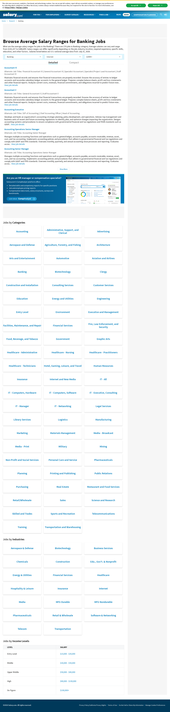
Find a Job (103, 14)
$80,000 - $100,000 (68, 681)
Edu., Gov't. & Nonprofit (103, 561)
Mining (103, 446)
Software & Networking (103, 615)
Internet (103, 588)
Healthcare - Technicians (22, 365)
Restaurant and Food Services (103, 486)
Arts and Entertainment (22, 258)
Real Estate (63, 486)
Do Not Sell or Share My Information (131, 705)
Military (63, 446)
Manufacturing (103, 419)
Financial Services (63, 325)
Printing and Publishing (63, 473)
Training (22, 527)
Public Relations (103, 473)
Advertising (103, 231)
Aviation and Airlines (103, 258)
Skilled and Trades (22, 513)
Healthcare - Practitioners (103, 352)
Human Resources (103, 365)
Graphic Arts (103, 339)
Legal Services (103, 406)
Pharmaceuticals (103, 459)
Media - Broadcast (103, 433)
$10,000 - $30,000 (67, 653)
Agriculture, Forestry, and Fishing (63, 244)
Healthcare (103, 575)
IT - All (103, 379)
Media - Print (22, 446)
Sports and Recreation (63, 513)
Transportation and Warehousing (63, 527)
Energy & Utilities (22, 575)
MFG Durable (63, 602)
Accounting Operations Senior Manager (21, 129)
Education (22, 298)
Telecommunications (103, 513)
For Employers (52, 14)
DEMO (126, 14)
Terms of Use (112, 705)
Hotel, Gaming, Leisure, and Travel (63, 365)
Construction (63, 561)
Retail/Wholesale (22, 500)
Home (4, 21)
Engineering (103, 298)
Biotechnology (63, 271)
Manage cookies (22, 7)
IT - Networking (62, 406)
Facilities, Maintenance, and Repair (22, 325)
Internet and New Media (63, 379)
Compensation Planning (145, 15)
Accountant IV (10, 67)
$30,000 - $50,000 (67, 663)
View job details (11, 85)
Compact (74, 62)
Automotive (62, 258)
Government (63, 339)
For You (36, 14)
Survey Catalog (72, 14)
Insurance (22, 379)
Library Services (22, 419)
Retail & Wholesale (63, 615)
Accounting (22, 231)
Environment (63, 312)
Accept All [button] (134, 5)
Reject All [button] (156, 5)
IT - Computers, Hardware (22, 392)
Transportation (63, 628)
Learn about (13, 199)
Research (12, 21)
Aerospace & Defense (22, 548)
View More (64, 169)
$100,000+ (64, 690)
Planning (22, 473)
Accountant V (10, 90)
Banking (22, 271)
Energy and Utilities (62, 298)
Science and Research (103, 500)
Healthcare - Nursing (63, 352)
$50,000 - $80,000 (67, 672)
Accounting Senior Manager (16, 148)
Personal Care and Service (63, 459)
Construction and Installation (22, 285)
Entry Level (22, 312)
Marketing (22, 433)
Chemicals (22, 561)
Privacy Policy (10, 7)
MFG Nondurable (103, 602)
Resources (89, 14)
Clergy (103, 271)
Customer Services (103, 285)
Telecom (22, 628)
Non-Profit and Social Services (22, 459)
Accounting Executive (14, 109)
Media (22, 602)
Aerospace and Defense (22, 244)
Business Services (103, 548)
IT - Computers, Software (62, 392)
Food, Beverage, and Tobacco (22, 339)
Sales (63, 500)
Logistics (63, 419)
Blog (118, 14)
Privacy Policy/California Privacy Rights (92, 705)
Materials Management (62, 433)
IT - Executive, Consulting (103, 392)
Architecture (103, 244)
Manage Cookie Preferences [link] (155, 705)
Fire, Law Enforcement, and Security (103, 325)
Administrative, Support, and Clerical (63, 231)
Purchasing (22, 486)
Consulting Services (62, 285)
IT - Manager (22, 406)
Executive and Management (103, 312)
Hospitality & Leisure (22, 588)
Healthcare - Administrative (22, 352)
